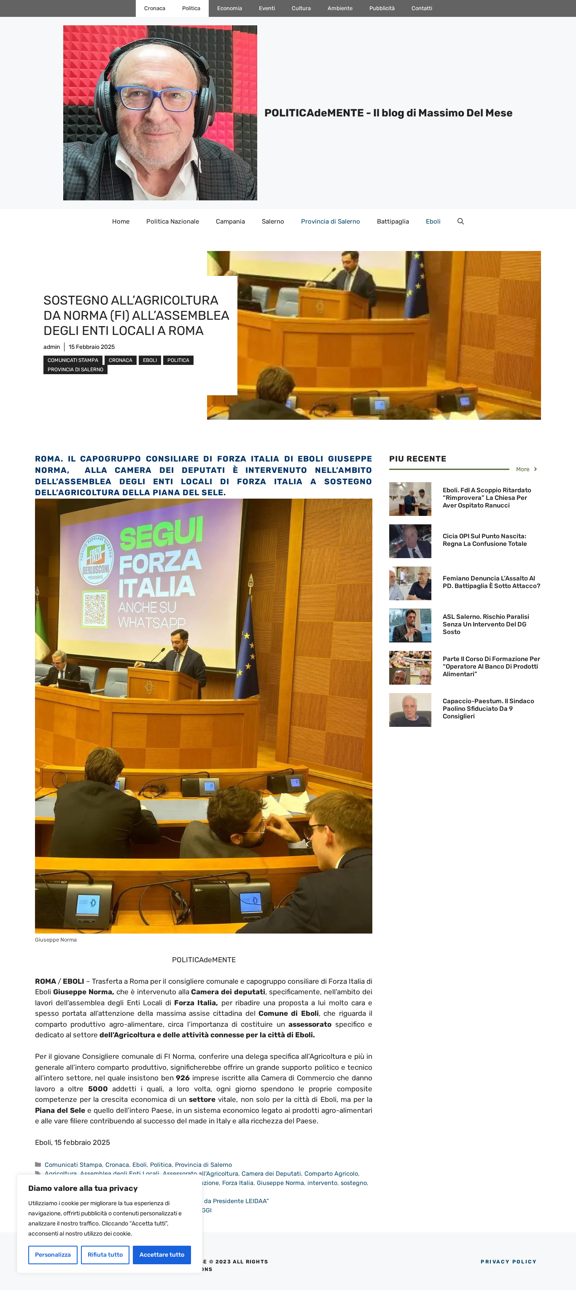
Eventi (267, 8)
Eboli (433, 221)
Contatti (422, 8)
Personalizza (53, 1254)
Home (120, 221)
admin (51, 347)
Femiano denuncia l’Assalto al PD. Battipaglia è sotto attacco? (491, 582)
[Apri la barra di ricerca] (460, 221)
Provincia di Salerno (330, 221)
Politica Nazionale (172, 221)
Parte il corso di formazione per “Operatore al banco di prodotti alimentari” (491, 666)
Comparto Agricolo (331, 1173)
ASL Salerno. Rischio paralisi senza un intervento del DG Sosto (486, 624)
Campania (230, 221)
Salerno (273, 221)
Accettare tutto (162, 1254)
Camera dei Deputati (271, 1173)
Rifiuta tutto (105, 1254)
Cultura (301, 8)
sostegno (354, 1183)
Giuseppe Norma (280, 1183)
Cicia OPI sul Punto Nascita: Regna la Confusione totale (485, 540)
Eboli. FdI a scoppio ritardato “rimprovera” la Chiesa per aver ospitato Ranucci (487, 497)
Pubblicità (382, 8)
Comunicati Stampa (73, 360)
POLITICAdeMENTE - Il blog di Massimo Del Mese (388, 113)
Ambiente (340, 8)
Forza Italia (237, 1183)
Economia (229, 8)
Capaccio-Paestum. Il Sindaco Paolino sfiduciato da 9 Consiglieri (488, 708)
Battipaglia (393, 221)
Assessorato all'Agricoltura (200, 1173)
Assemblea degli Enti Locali (119, 1173)
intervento (322, 1183)
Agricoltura (61, 1173)
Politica (191, 8)
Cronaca (154, 8)
